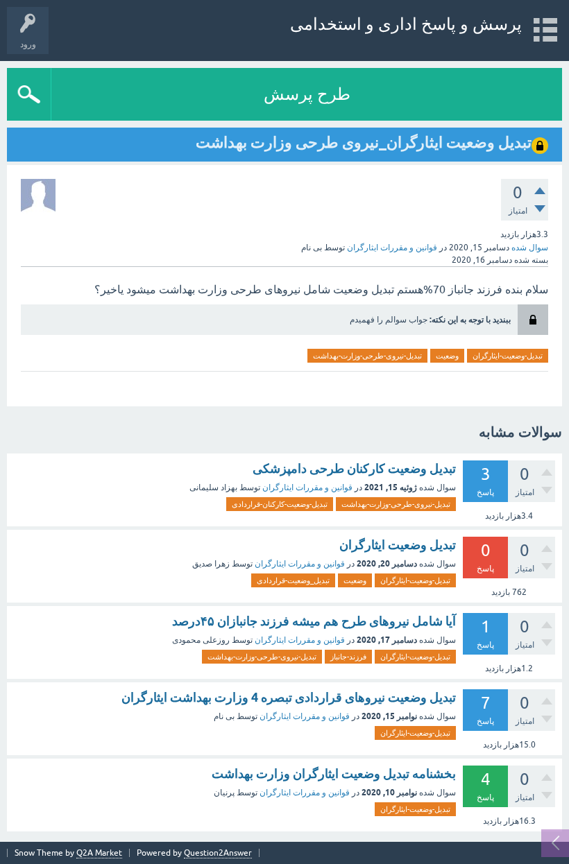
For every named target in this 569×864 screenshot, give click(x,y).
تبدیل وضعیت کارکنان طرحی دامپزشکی (354, 468)
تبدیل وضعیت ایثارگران (397, 544)
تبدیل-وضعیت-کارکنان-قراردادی (280, 504)
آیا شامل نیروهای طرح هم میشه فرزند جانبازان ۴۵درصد (314, 621)
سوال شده (529, 247)
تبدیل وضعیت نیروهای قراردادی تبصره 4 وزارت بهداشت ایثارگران (288, 697)
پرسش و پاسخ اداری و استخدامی (406, 24)
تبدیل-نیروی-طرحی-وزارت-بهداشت (367, 356)
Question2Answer (218, 853)
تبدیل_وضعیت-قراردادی (293, 580)
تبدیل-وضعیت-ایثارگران (508, 356)
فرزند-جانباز (348, 657)
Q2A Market (99, 853)
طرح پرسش (307, 94)
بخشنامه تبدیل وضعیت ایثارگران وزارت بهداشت (334, 773)
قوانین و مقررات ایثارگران (392, 247)
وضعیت (447, 356)
